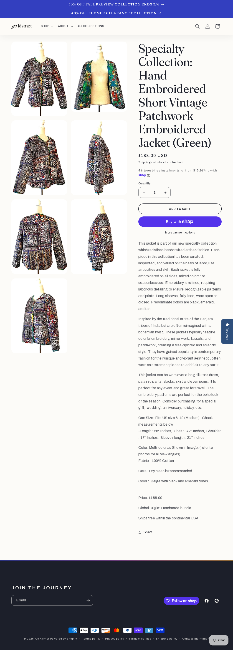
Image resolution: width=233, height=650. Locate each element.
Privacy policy (114, 638)
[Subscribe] (88, 600)
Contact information (195, 638)
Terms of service (140, 638)
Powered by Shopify (63, 638)
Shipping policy (166, 638)
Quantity (144, 183)
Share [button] (148, 532)
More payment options (180, 232)
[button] (47, 26)
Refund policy (91, 638)
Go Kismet (42, 638)
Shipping (144, 162)
